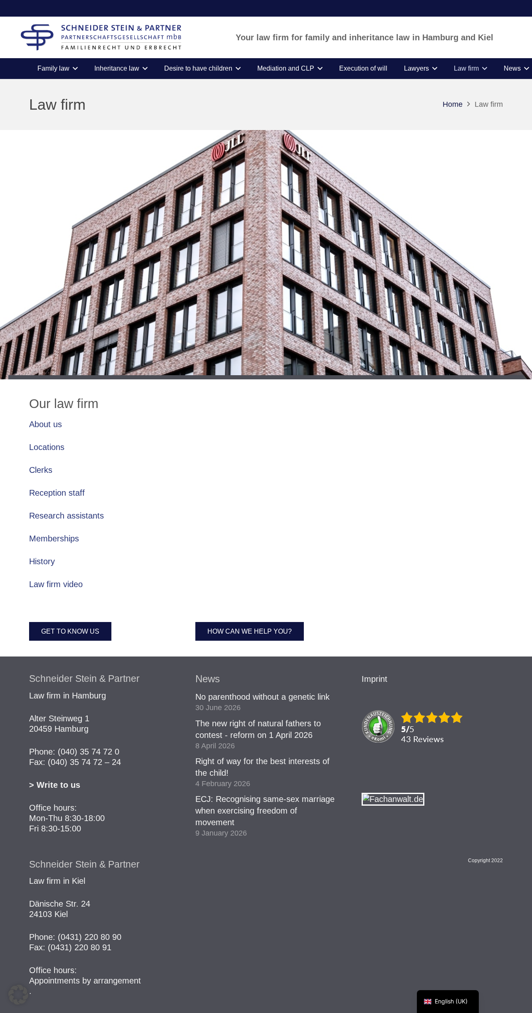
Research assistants (66, 515)
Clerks (40, 470)
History (42, 561)
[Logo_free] (101, 37)
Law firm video (56, 584)
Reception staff (57, 492)
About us (45, 424)
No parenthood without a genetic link (262, 696)
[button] (75, 68)
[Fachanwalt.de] (393, 799)
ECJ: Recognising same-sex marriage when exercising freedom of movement (265, 810)
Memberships (54, 538)
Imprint (374, 679)
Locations (46, 447)
